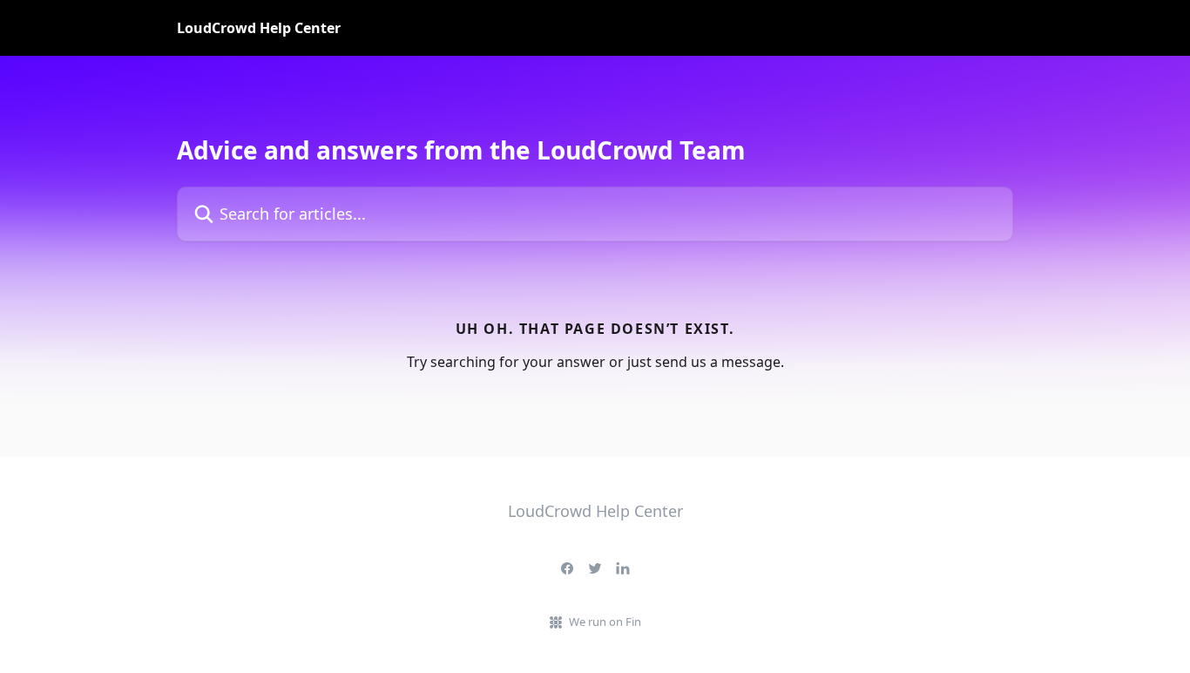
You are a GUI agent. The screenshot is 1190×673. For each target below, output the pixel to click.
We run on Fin (605, 621)
